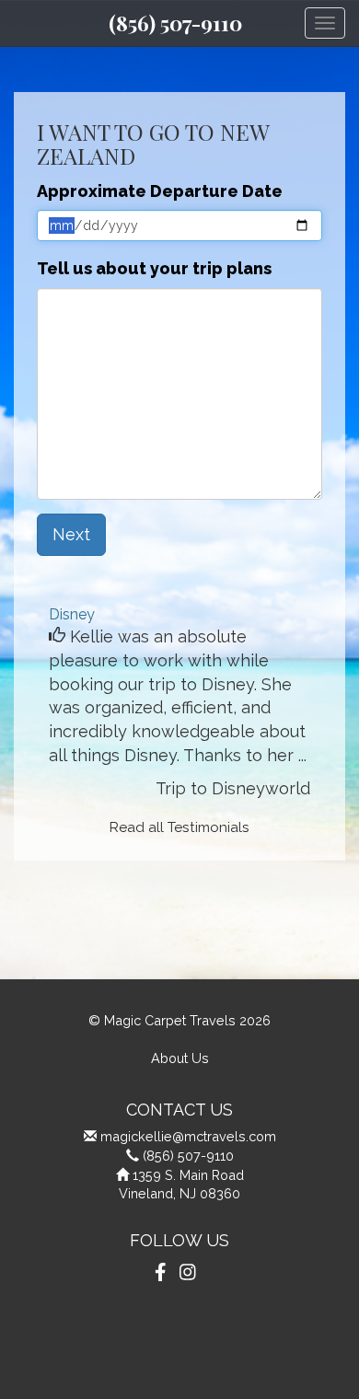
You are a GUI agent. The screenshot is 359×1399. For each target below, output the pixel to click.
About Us (180, 1058)
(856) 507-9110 (175, 23)
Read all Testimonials (179, 827)
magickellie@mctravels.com (188, 1136)
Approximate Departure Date (160, 191)
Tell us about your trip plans (154, 268)
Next (71, 534)
